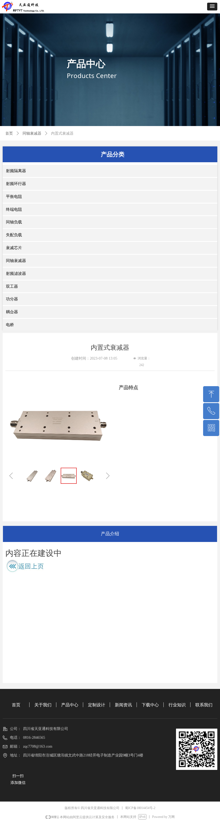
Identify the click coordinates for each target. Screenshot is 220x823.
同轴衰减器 (32, 133)
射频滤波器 (16, 273)
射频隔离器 (16, 171)
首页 (9, 133)
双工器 (12, 286)
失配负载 (14, 235)
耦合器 (12, 312)
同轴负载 (14, 222)
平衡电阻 (14, 196)
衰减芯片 (14, 248)
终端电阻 (14, 209)
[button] (212, 6)
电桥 (10, 325)
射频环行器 (16, 184)
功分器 (12, 299)
